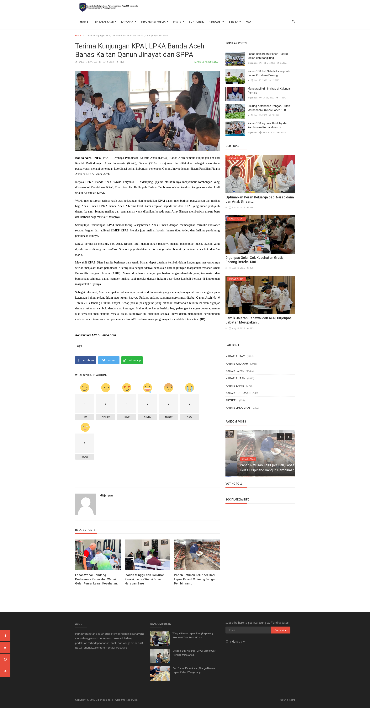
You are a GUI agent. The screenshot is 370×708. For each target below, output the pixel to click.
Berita (234, 21)
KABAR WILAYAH (236, 363)
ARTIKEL (231, 400)
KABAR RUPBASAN (238, 393)
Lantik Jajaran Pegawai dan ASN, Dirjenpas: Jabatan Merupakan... (258, 320)
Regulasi (215, 21)
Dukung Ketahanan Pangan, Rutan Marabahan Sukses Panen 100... (269, 108)
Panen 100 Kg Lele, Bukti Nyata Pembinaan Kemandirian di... (267, 125)
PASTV (177, 21)
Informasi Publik (153, 21)
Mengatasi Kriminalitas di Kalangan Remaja (269, 90)
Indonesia (236, 641)
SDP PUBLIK (196, 21)
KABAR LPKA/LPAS (87, 61)
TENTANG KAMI (103, 21)
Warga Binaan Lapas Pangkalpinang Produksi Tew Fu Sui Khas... (192, 635)
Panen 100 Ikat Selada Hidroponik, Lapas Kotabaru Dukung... (269, 73)
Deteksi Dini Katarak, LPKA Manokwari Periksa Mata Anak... (194, 652)
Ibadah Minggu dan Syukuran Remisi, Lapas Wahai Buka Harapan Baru (145, 579)
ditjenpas (106, 495)
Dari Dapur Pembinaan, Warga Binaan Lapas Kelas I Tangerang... (193, 670)
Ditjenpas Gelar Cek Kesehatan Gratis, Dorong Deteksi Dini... (254, 260)
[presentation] (280, 436)
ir (248, 80)
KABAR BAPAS (234, 385)
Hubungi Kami (287, 699)
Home (84, 21)
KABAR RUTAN (235, 378)
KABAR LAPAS (234, 371)
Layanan (127, 21)
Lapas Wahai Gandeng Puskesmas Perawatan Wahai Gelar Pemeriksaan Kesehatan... (97, 579)
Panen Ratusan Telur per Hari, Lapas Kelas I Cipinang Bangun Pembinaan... (195, 579)
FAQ (248, 21)
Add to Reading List (207, 61)
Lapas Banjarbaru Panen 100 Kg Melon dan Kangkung (268, 56)
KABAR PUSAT (235, 356)
